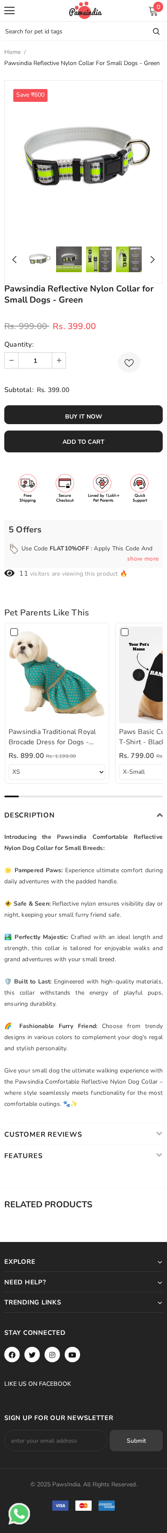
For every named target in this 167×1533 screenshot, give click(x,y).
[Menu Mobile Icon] (9, 11)
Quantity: (19, 344)
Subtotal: (19, 390)
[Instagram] (52, 1354)
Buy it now (83, 417)
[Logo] (86, 10)
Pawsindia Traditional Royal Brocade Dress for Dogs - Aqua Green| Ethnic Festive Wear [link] (52, 737)
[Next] (150, 259)
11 (23, 573)
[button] (139, 675)
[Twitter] (32, 1354)
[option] (83, 159)
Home (12, 52)
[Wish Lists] (129, 362)
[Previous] (16, 259)
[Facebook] (12, 1354)
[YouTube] (72, 1354)
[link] (57, 675)
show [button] (142, 559)
